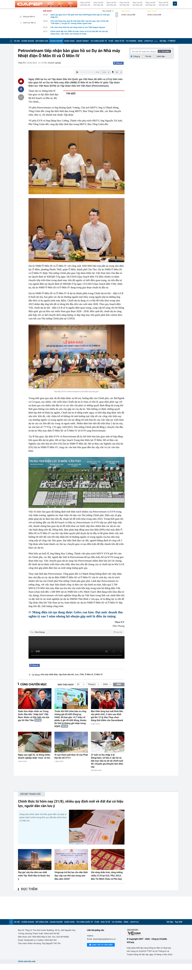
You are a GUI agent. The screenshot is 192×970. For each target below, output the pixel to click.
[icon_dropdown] (175, 4)
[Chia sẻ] (21, 89)
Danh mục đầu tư (29, 23)
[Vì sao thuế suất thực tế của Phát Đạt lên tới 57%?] (71, 742)
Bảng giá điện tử (29, 17)
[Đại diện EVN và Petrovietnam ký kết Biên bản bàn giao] (76, 356)
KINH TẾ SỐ (119, 41)
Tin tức (148, 56)
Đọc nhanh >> (108, 11)
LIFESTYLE (148, 41)
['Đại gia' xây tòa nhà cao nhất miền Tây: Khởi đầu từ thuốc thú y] (34, 859)
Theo (76, 632)
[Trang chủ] (11, 41)
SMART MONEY (82, 41)
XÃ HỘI (17, 41)
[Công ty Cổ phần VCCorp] (150, 932)
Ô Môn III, (89, 674)
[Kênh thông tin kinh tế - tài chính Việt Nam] (46, 4)
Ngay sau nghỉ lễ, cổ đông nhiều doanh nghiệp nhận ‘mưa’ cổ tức (34, 756)
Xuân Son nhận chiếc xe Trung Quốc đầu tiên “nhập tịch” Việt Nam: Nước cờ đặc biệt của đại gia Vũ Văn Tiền (33, 716)
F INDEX (172, 41)
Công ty (136, 56)
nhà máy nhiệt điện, (49, 674)
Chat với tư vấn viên (102, 945)
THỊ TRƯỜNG (131, 41)
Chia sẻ (119, 63)
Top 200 (178, 922)
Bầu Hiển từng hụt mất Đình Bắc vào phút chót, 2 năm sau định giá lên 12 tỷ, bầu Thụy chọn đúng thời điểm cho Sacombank (107, 716)
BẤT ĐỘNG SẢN (42, 41)
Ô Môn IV (98, 674)
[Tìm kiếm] (164, 51)
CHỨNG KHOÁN (27, 41)
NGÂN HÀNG (69, 41)
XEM (119, 684)
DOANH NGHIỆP (56, 41)
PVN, (82, 674)
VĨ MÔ (110, 41)
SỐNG (140, 41)
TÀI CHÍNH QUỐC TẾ (98, 41)
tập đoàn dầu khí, (66, 674)
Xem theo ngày (66, 685)
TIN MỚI (70, 93)
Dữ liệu (163, 41)
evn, (77, 674)
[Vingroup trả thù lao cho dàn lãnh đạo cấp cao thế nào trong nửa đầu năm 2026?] (71, 859)
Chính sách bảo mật (26, 961)
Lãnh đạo (161, 56)
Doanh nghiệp (54, 63)
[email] (21, 97)
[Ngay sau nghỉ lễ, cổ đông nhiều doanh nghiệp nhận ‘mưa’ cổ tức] (34, 742)
